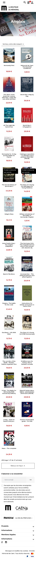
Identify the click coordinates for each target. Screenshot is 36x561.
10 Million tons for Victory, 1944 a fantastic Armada (27, 363)
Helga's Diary (9, 214)
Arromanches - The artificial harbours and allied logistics (27, 275)
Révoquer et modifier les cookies (16, 551)
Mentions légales (8, 534)
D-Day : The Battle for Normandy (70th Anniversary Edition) (9, 392)
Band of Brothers (9, 274)
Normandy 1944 (9, 65)
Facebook (2, 542)
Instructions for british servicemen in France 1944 (27, 305)
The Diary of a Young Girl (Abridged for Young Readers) (27, 186)
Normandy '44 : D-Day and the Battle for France (9, 155)
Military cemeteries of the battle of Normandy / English (27, 215)
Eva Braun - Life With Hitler (9, 333)
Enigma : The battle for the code (9, 304)
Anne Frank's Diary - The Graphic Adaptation (9, 245)
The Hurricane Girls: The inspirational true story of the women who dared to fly (27, 246)
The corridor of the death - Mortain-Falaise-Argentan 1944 (9, 363)
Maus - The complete (9, 448)
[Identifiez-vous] (32, 2)
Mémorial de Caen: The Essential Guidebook (27, 67)
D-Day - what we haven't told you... (9, 420)
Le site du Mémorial (23, 518)
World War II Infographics (27, 126)
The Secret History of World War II (9, 185)
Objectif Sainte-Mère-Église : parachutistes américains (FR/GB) (27, 392)
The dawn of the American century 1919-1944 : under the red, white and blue (9, 97)
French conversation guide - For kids (27, 420)
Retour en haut (18, 466)
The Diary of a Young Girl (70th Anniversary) (27, 333)
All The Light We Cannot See (9, 126)
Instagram (6, 542)
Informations (6, 530)
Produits (4, 526)
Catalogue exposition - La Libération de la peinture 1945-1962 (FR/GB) (27, 156)
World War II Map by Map (27, 95)
